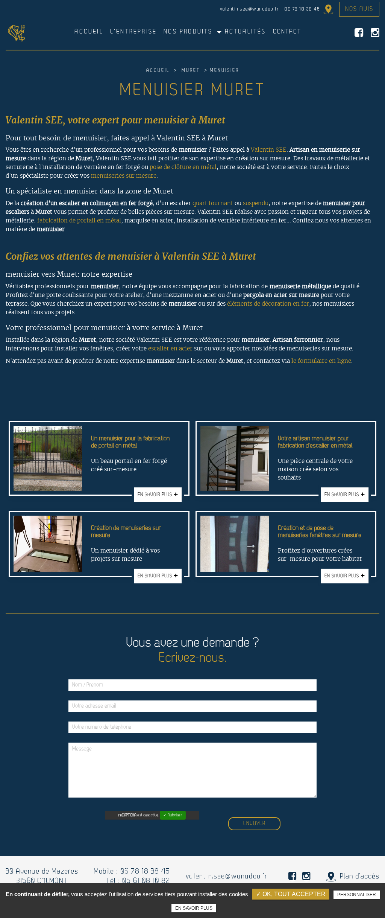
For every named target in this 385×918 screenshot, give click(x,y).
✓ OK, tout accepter (291, 894)
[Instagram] (375, 32)
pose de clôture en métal (183, 167)
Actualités (245, 32)
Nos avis (359, 9)
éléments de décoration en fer (268, 303)
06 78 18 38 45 (302, 9)
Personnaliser (356, 894)
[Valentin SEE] (16, 32)
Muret (191, 70)
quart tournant (212, 203)
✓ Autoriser (172, 815)
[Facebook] (359, 32)
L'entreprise (133, 32)
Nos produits (188, 32)
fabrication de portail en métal (79, 220)
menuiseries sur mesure (123, 175)
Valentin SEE (268, 149)
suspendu (255, 203)
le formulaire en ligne (321, 360)
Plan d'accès (326, 9)
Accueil (88, 32)
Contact (287, 32)
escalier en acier (170, 348)
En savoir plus (193, 908)
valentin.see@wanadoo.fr (249, 9)
